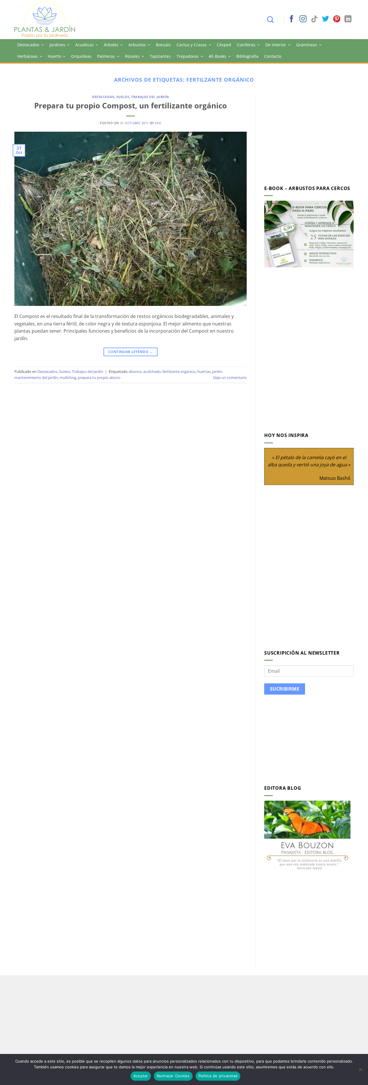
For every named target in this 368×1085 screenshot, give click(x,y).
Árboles (111, 44)
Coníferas (246, 44)
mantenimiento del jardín (36, 377)
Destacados (28, 44)
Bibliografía (247, 56)
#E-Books (217, 56)
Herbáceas (27, 56)
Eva (158, 123)
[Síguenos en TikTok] (314, 19)
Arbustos (137, 44)
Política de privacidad (218, 1076)
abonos (135, 371)
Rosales (132, 56)
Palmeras (106, 56)
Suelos (122, 97)
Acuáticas (84, 44)
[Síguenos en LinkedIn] (347, 19)
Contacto (272, 56)
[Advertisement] (312, 135)
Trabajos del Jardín (150, 97)
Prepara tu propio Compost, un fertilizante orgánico (130, 106)
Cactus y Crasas (192, 44)
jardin (217, 371)
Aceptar (140, 1076)
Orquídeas (81, 56)
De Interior (275, 44)
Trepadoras (188, 56)
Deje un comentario (230, 377)
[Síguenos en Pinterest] (336, 19)
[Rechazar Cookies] (360, 1071)
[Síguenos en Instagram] (303, 19)
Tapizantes (160, 56)
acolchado (152, 371)
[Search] (273, 19)
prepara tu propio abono (99, 377)
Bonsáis (163, 44)
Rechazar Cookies (173, 1076)
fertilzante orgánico (178, 371)
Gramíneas (306, 44)
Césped (224, 44)
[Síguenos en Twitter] (325, 19)
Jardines (57, 44)
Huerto (54, 56)
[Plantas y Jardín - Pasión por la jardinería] (48, 19)
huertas (203, 371)
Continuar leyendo (130, 351)
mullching (68, 377)
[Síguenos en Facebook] (291, 19)
